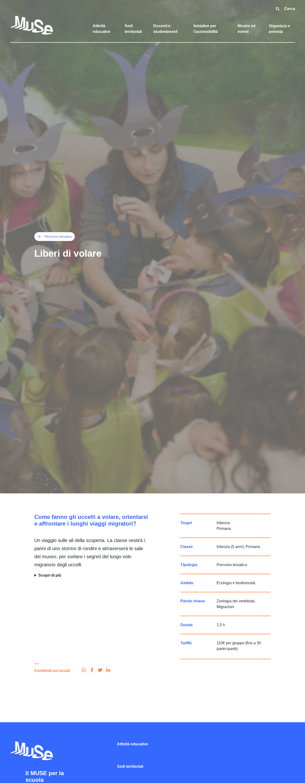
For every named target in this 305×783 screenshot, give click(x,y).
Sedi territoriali (133, 29)
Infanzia (223, 523)
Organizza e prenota (279, 29)
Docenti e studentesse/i (165, 29)
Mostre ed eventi (246, 29)
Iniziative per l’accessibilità (205, 29)
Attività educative (101, 29)
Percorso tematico (58, 236)
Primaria (224, 529)
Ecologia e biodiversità (236, 583)
